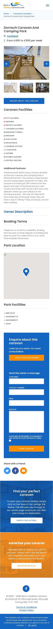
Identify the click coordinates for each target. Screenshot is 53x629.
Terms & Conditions (26, 607)
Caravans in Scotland (22, 13)
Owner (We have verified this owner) (25, 349)
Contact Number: (17, 388)
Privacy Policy (26, 610)
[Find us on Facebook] (15, 471)
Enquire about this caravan (24, 101)
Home (6, 13)
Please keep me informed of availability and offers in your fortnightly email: (25, 437)
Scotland (12, 36)
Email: (11, 399)
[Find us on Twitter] (7, 471)
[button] (26, 272)
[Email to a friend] (23, 471)
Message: (13, 409)
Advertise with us (26, 566)
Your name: (13, 377)
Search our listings (27, 520)
